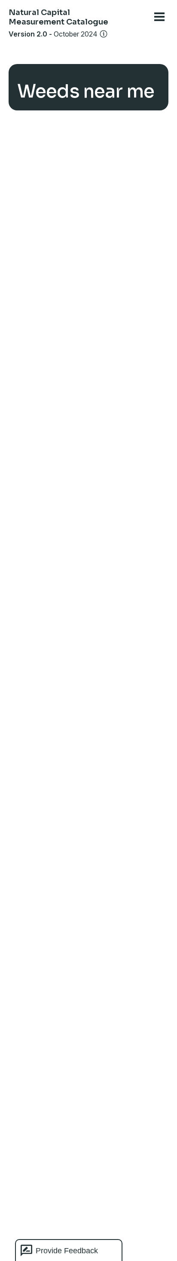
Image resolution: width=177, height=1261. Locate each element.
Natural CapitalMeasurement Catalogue (58, 17)
